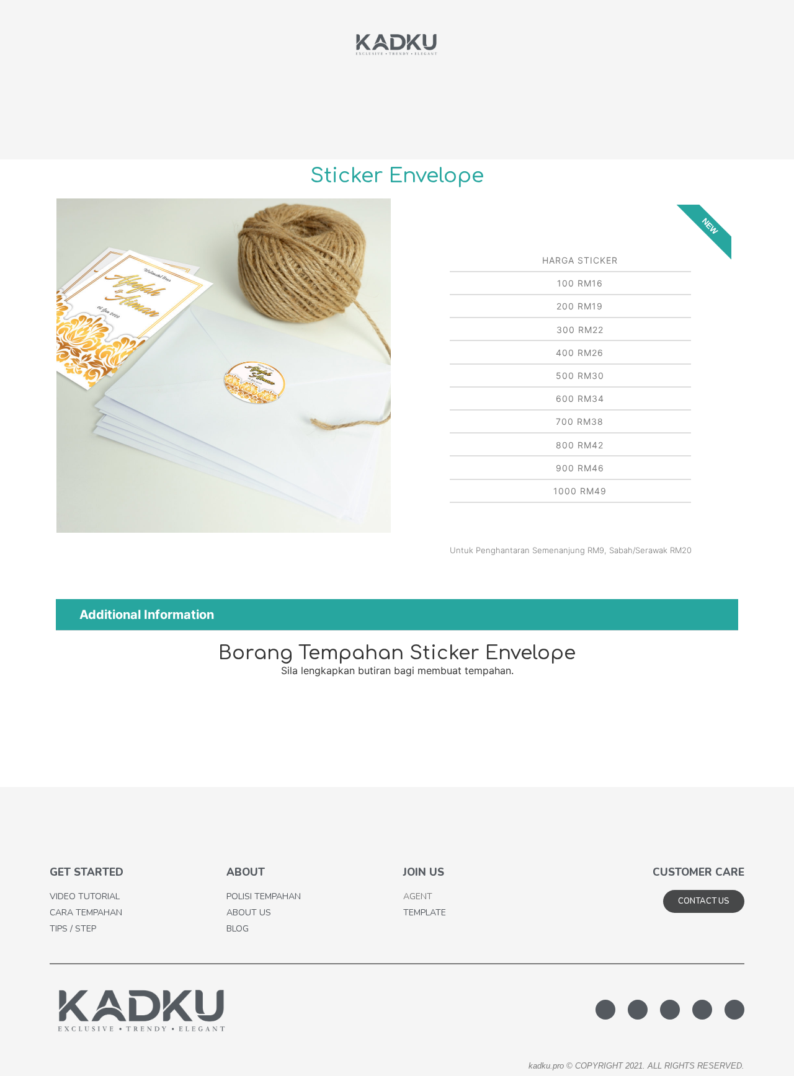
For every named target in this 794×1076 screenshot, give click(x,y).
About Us (248, 912)
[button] (68, 367)
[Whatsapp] (605, 1010)
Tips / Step (73, 929)
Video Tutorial (85, 896)
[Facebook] (638, 1010)
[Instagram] (734, 1010)
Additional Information (146, 614)
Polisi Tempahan (263, 896)
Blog (237, 929)
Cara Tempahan (86, 912)
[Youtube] (702, 1010)
